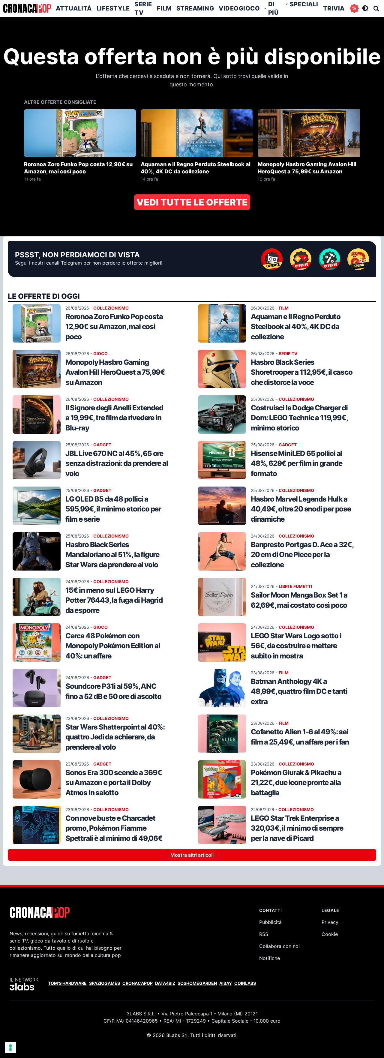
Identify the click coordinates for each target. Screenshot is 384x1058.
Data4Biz (165, 983)
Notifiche (269, 958)
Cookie (330, 934)
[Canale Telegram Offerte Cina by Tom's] (358, 259)
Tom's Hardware (67, 983)
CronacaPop (137, 983)
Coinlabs (245, 983)
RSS (263, 934)
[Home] (27, 8)
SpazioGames (104, 983)
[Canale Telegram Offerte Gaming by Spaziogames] (300, 259)
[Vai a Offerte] (354, 8)
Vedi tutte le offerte (192, 202)
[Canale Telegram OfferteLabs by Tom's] (329, 259)
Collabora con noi (279, 946)
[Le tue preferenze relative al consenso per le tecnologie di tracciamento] (10, 1047)
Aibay (225, 983)
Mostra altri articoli (192, 855)
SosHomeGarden (197, 983)
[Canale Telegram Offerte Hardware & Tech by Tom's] (272, 259)
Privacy (330, 922)
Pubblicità (270, 922)
